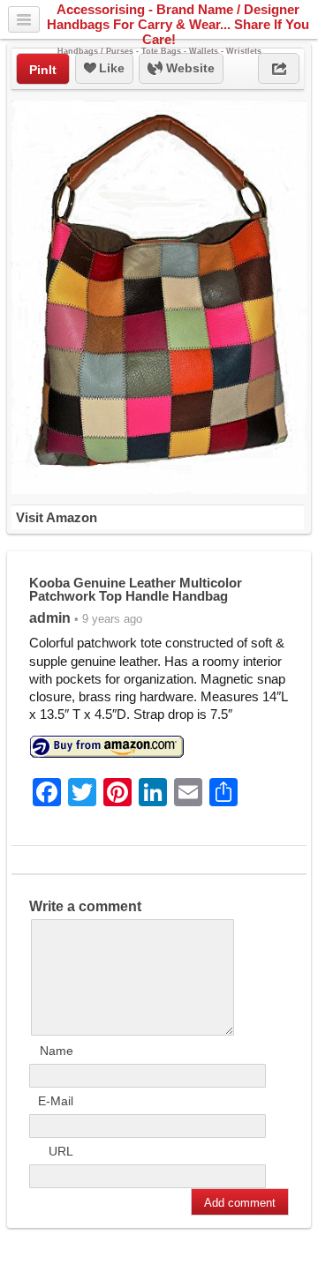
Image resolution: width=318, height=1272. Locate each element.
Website (189, 68)
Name (56, 1051)
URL (61, 1151)
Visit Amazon (56, 517)
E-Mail (55, 1101)
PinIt (43, 70)
